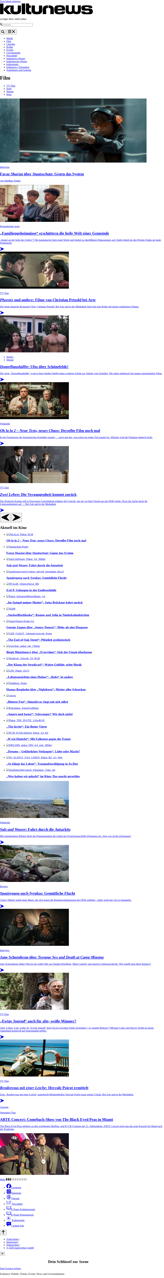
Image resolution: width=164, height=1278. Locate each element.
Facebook (16, 1187)
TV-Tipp (10, 85)
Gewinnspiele (13, 52)
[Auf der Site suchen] (3, 32)
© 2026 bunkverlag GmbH (20, 1247)
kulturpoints (12, 64)
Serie (9, 88)
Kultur (9, 47)
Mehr (2, 1179)
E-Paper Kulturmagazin (23, 1209)
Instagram (16, 1193)
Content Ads (17, 1225)
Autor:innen (12, 1239)
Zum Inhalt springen (10, 1)
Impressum (11, 1242)
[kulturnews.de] (46, 13)
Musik (9, 38)
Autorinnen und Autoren (18, 70)
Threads (15, 1198)
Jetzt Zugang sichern (10, 1268)
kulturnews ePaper (15, 58)
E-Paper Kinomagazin (22, 1214)
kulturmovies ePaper (16, 61)
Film (8, 41)
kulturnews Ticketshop (17, 67)
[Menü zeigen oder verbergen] (11, 31)
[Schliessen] (2, 1254)
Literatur (10, 44)
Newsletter (11, 55)
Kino (9, 94)
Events (9, 50)
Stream (9, 91)
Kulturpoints (18, 1220)
